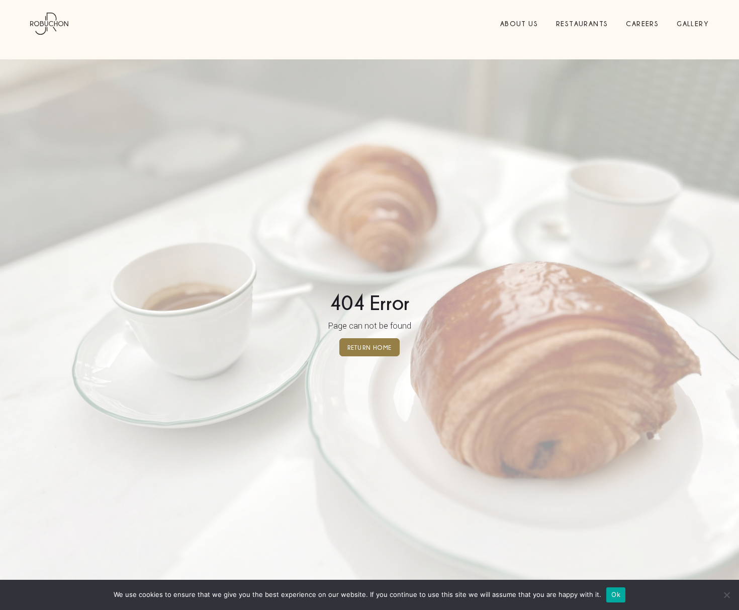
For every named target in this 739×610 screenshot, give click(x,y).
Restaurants (582, 23)
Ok (615, 594)
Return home (369, 347)
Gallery (693, 23)
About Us (519, 23)
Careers (642, 23)
